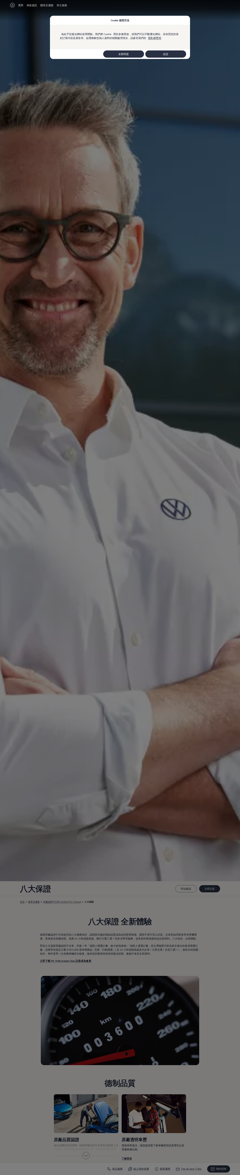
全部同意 (123, 54)
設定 (165, 54)
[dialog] (120, 587)
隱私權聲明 (154, 38)
